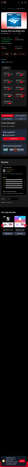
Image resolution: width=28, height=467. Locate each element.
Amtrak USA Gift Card (12, 8)
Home (3, 8)
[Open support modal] (22, 2)
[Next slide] (25, 225)
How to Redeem (7, 118)
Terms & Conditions (20, 115)
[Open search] (18, 2)
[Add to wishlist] (19, 33)
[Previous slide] (2, 225)
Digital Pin (6, 68)
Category (3, 59)
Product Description (7, 115)
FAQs (20, 118)
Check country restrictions (6, 43)
